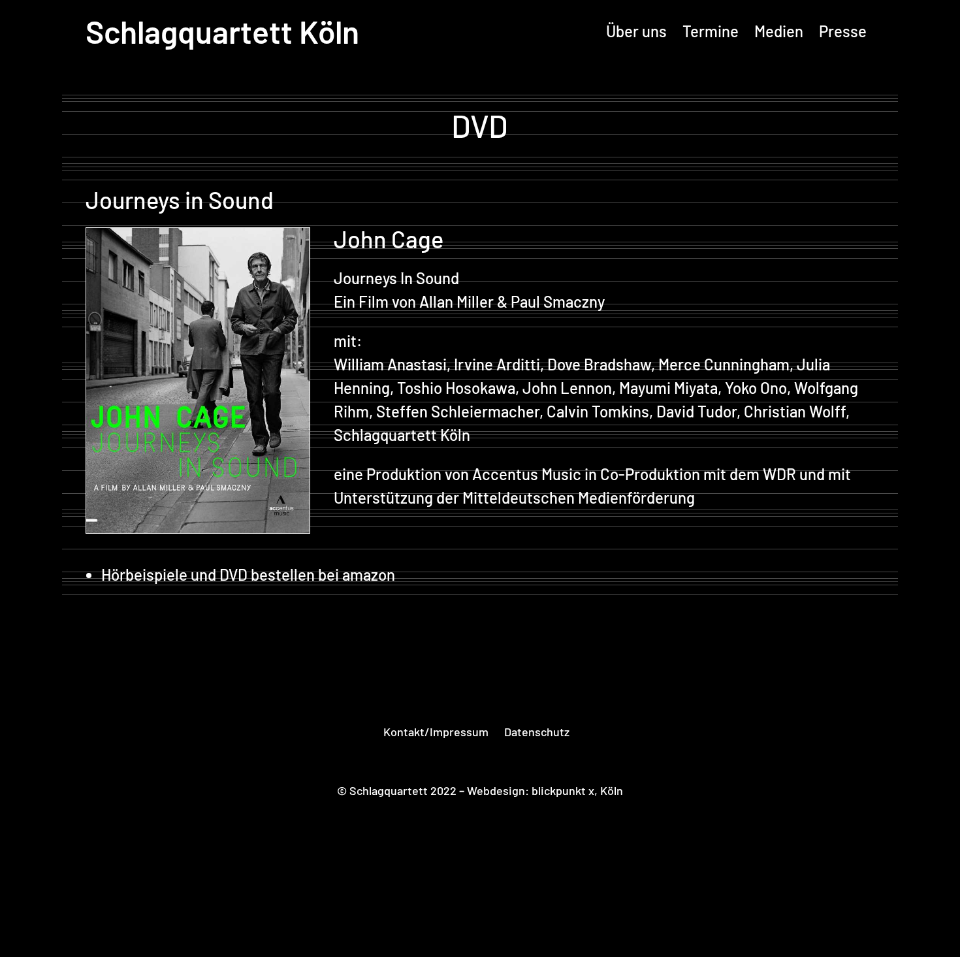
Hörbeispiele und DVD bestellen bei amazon (248, 574)
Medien (778, 31)
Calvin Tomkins (598, 411)
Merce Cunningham (724, 364)
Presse (843, 31)
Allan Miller (456, 301)
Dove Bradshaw (599, 364)
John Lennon (567, 387)
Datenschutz (536, 731)
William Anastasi (390, 364)
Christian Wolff (795, 411)
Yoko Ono (756, 387)
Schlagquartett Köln (222, 31)
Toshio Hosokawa (456, 387)
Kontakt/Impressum (435, 731)
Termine (710, 31)
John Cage (388, 239)
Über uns (636, 31)
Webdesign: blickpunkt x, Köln (545, 790)
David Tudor (696, 411)
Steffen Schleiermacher (457, 411)
